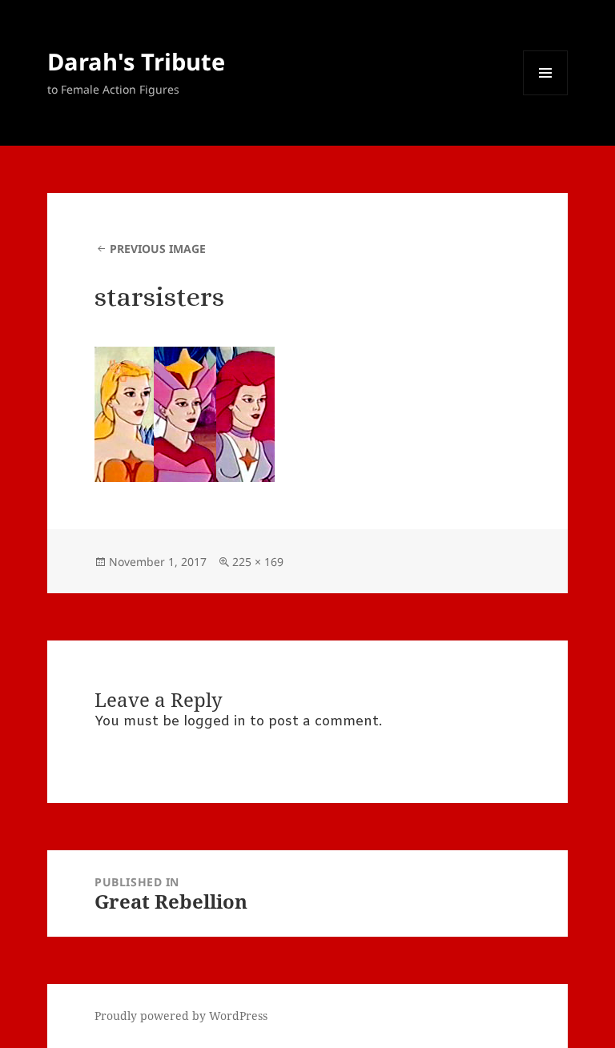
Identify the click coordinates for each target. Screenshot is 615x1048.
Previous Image (158, 248)
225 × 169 (257, 561)
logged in (214, 722)
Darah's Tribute (136, 61)
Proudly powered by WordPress (180, 1015)
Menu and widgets (546, 94)
